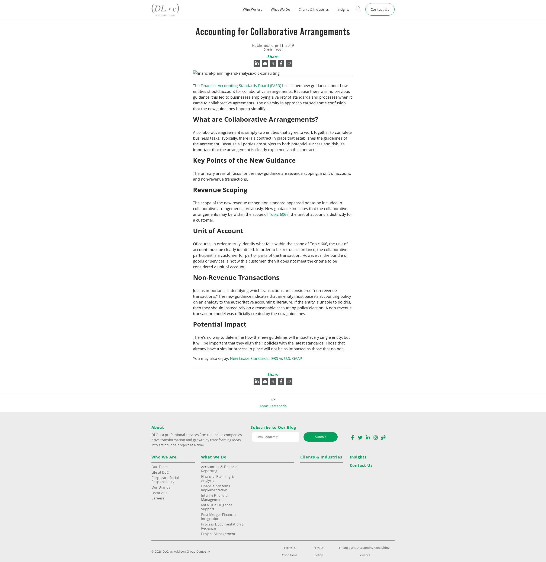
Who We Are (252, 9)
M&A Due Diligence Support (216, 507)
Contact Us (380, 9)
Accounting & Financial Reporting (219, 468)
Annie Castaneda (273, 406)
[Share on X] (273, 63)
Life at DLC (160, 472)
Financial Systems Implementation (215, 488)
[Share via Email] (265, 63)
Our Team (159, 466)
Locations (159, 492)
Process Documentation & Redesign (222, 526)
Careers (157, 498)
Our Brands (160, 487)
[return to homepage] (165, 9)
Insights (343, 9)
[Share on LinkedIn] (257, 63)
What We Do (280, 9)
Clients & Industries (314, 9)
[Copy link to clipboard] (289, 63)
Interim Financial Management (214, 497)
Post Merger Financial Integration (219, 516)
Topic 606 (277, 214)
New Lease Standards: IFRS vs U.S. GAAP (266, 358)
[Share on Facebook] (281, 63)
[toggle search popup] (358, 9)
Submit (320, 437)
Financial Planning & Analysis (217, 478)
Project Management (218, 533)
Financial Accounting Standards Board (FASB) (241, 85)
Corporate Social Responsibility (165, 479)
